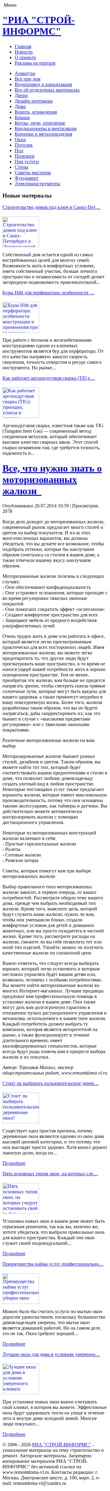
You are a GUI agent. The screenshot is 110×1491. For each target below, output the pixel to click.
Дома (20, 106)
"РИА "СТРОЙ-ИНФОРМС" (38, 25)
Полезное (25, 156)
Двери (21, 95)
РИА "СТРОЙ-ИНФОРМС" (61, 1444)
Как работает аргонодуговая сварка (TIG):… (48, 378)
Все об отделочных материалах (47, 89)
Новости (24, 52)
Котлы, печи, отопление (40, 123)
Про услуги (27, 161)
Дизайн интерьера (34, 101)
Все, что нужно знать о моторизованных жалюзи (52, 479)
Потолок (24, 145)
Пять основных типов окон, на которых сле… (50, 1173)
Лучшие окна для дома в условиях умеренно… (51, 1354)
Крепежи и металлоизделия (43, 134)
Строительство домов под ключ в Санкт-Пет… (51, 207)
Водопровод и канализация (43, 84)
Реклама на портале (35, 63)
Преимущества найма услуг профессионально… (53, 1264)
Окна (20, 139)
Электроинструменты (37, 183)
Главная (23, 46)
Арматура (25, 73)
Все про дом (27, 78)
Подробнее (13, 1163)
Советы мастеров (33, 172)
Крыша (22, 117)
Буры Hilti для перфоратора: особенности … (48, 292)
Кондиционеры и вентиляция (45, 128)
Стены (21, 167)
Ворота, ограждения (36, 112)
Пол (19, 150)
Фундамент (26, 178)
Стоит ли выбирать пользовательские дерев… (50, 1083)
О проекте (25, 57)
